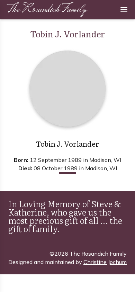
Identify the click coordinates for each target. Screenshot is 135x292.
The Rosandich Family (46, 9)
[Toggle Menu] (124, 10)
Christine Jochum (105, 261)
